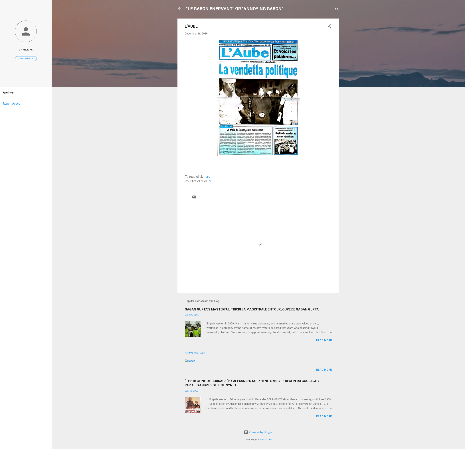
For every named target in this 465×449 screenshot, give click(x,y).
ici (209, 181)
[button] (329, 27)
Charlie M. (26, 49)
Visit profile (26, 58)
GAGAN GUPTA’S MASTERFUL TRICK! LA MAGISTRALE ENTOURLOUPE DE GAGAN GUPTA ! (252, 309)
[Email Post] (194, 198)
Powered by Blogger (260, 432)
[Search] (337, 9)
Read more (324, 340)
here (207, 176)
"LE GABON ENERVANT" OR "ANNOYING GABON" (234, 8)
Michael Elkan (266, 439)
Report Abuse (11, 103)
